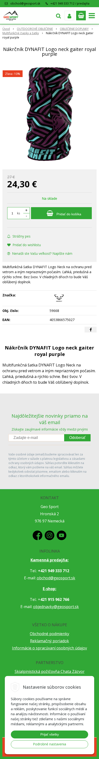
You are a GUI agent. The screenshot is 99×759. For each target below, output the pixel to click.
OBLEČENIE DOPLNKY (74, 29)
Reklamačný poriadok (49, 640)
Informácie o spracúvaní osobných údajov (49, 648)
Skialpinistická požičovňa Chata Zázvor (50, 671)
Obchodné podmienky (49, 633)
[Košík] (81, 15)
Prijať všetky (49, 734)
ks (18, 213)
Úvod (6, 29)
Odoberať (77, 438)
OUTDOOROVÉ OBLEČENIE (35, 29)
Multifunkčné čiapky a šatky (20, 33)
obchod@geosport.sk (25, 3)
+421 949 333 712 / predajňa (69, 3)
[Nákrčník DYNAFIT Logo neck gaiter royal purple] (49, 114)
